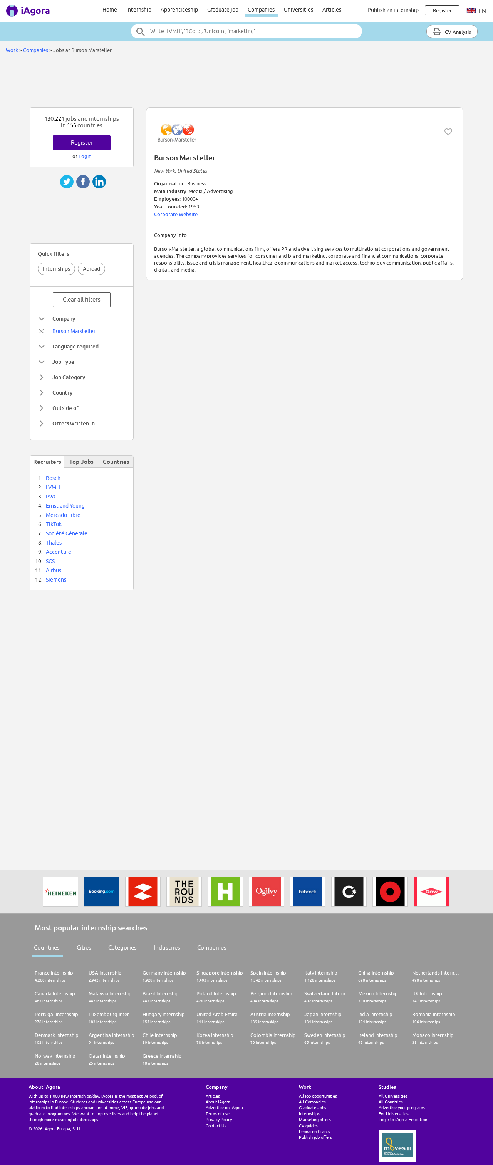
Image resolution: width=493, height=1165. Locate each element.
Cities (84, 947)
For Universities (394, 1113)
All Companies (312, 1101)
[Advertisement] (246, 82)
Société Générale (66, 533)
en (481, 11)
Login (85, 156)
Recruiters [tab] (47, 461)
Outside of (65, 408)
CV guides (308, 1125)
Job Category (68, 377)
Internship (138, 10)
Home (109, 10)
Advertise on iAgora (224, 1107)
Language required (75, 346)
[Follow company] (448, 132)
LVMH (53, 487)
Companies (261, 10)
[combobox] (246, 31)
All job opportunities (318, 1095)
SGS (50, 561)
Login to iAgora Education (403, 1119)
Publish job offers (315, 1137)
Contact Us (216, 1125)
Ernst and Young (65, 506)
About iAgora (218, 1101)
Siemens (56, 580)
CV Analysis (457, 32)
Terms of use (218, 1113)
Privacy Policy (219, 1119)
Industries (167, 947)
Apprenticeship (179, 10)
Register (82, 142)
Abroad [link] (91, 269)
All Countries (391, 1101)
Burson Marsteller (74, 331)
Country (62, 392)
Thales (54, 543)
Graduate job (222, 10)
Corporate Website (176, 214)
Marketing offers (315, 1119)
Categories (122, 947)
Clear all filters (82, 299)
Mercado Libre (63, 515)
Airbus (53, 570)
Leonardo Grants (314, 1131)
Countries (47, 947)
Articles (331, 10)
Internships (56, 269)
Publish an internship (393, 10)
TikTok (54, 524)
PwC (51, 496)
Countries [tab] (116, 461)
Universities (298, 10)
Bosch (53, 478)
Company (63, 318)
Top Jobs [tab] (81, 461)
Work (12, 50)
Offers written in (73, 423)
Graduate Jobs (312, 1107)
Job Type (63, 361)
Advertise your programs (402, 1107)
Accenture (58, 552)
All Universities (393, 1095)
